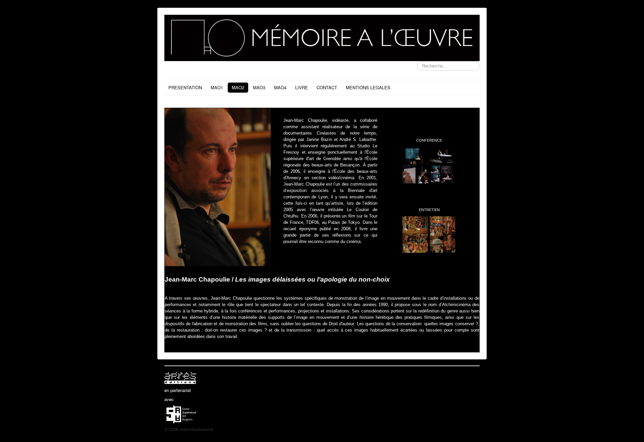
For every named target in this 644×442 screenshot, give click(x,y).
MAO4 (280, 87)
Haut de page (467, 429)
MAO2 (238, 87)
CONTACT (327, 87)
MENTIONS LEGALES (368, 87)
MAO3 (259, 87)
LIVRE (301, 87)
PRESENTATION (185, 87)
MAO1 (217, 87)
